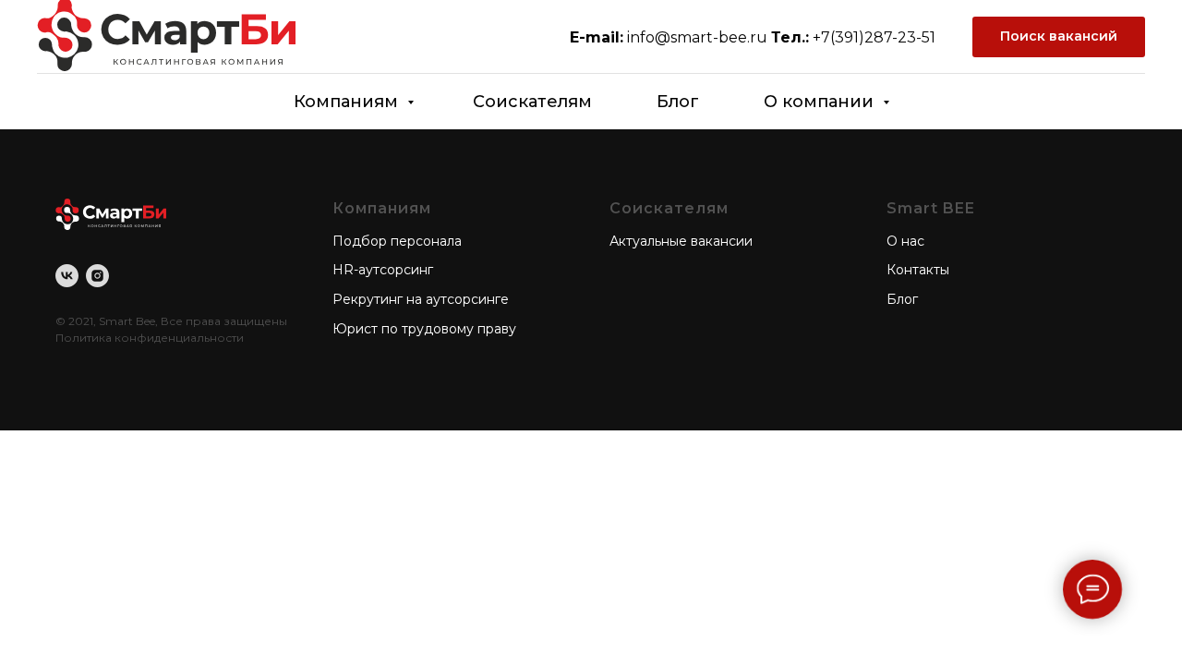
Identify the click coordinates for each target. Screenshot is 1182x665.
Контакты (917, 269)
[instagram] (97, 277)
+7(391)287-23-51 (874, 37)
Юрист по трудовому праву (424, 328)
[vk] (66, 277)
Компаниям (348, 101)
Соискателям (532, 101)
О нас (905, 241)
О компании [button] (821, 101)
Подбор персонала (397, 241)
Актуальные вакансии (681, 241)
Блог (678, 101)
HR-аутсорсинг (382, 269)
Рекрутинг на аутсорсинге (420, 299)
